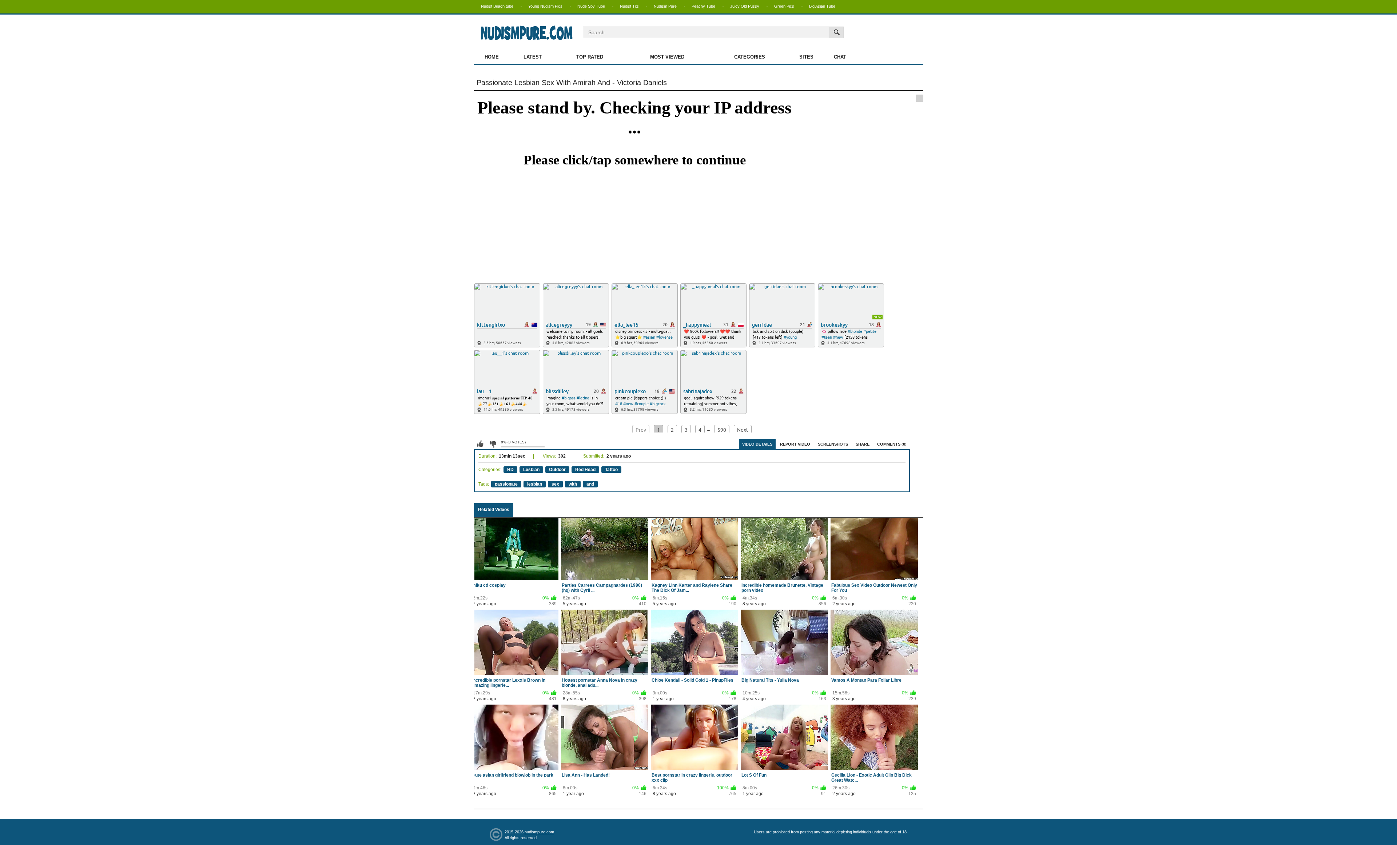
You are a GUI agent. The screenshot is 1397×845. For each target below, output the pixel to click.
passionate (506, 484)
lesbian (534, 484)
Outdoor (557, 469)
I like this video (480, 443)
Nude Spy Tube (591, 6)
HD (510, 469)
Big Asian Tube (822, 6)
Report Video (795, 444)
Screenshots (833, 444)
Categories (749, 57)
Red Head (585, 469)
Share (862, 444)
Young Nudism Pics (545, 6)
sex (555, 484)
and (590, 484)
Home (492, 57)
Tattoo (611, 469)
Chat (840, 57)
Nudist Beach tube (497, 6)
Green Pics (784, 6)
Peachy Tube (703, 6)
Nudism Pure (665, 6)
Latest (533, 57)
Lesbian (531, 469)
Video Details (757, 444)
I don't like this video (492, 443)
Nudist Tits (629, 6)
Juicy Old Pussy (744, 6)
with (573, 484)
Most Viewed (667, 57)
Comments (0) (892, 444)
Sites (806, 57)
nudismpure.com (539, 832)
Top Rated (589, 57)
